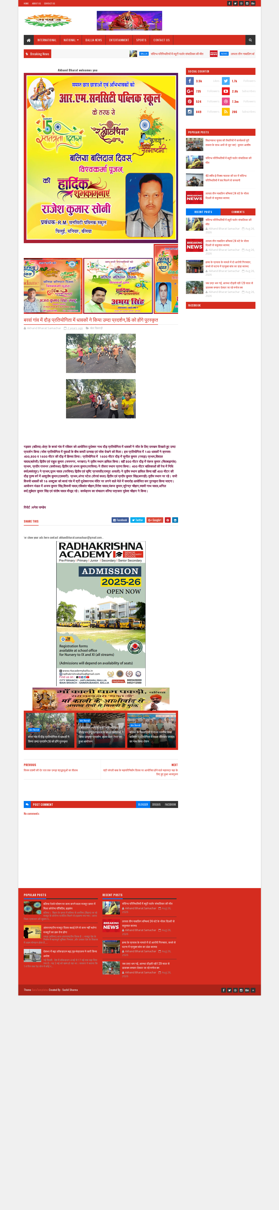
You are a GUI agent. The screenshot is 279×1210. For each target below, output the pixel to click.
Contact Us (49, 3)
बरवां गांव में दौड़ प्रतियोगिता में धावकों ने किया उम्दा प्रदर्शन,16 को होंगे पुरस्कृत (48, 738)
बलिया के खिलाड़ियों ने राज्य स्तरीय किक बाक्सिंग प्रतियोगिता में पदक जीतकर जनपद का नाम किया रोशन (152, 736)
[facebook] (229, 3)
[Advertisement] (101, 788)
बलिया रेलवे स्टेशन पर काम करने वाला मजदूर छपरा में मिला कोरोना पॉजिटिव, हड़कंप (69, 905)
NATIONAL (70, 40)
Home (26, 3)
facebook (170, 804)
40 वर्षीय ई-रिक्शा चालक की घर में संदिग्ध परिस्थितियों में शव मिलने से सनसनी (226, 177)
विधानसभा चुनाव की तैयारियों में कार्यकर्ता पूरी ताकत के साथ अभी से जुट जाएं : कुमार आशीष (228, 142)
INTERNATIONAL (47, 40)
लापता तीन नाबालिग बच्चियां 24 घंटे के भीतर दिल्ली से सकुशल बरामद (232, 53)
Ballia (109, 53)
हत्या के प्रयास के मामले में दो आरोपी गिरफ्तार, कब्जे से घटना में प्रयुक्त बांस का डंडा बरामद (228, 264)
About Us (36, 3)
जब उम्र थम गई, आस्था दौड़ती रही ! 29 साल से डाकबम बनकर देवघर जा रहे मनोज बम (229, 285)
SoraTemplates (40, 990)
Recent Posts (203, 212)
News (190, 53)
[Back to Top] (253, 990)
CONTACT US (161, 40)
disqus (156, 804)
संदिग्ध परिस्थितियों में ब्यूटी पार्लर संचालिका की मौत (143, 53)
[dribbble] (241, 3)
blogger (143, 804)
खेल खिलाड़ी (96, 328)
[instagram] (247, 3)
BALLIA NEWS (93, 40)
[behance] (253, 3)
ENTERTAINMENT (119, 40)
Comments (237, 212)
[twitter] (235, 3)
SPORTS (141, 40)
